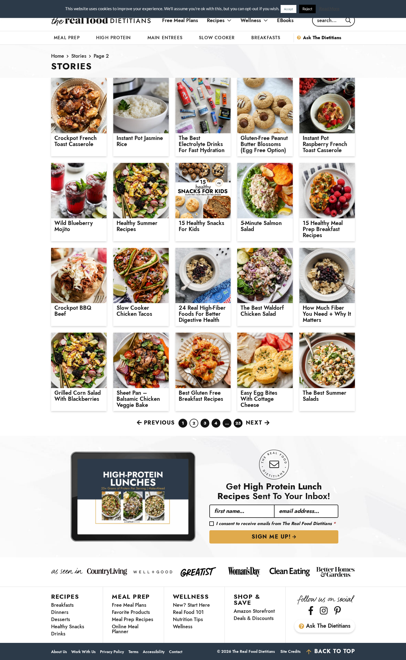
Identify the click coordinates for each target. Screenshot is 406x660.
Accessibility (154, 652)
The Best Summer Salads (324, 396)
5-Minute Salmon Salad (261, 226)
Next (254, 423)
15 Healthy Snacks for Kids (201, 226)
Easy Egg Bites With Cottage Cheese (259, 399)
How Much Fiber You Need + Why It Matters (327, 314)
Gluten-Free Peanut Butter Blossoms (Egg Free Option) (264, 144)
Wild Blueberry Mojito (73, 226)
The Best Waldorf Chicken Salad (262, 311)
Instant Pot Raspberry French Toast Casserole (325, 144)
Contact (175, 652)
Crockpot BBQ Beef (72, 311)
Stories (78, 56)
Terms (133, 652)
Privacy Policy (112, 652)
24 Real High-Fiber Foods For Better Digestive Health (202, 314)
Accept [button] (288, 9)
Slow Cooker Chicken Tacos (134, 311)
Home (57, 56)
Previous (159, 423)
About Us (59, 652)
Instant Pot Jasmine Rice (140, 141)
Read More (329, 8)
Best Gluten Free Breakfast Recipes (201, 396)
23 (238, 424)
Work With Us (83, 652)
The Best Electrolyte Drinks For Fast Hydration (202, 144)
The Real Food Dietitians (101, 20)
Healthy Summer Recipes (137, 226)
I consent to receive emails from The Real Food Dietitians (276, 523)
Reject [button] (307, 9)
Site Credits (290, 651)
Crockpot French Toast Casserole (75, 141)
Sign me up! (271, 537)
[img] (311, 610)
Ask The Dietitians (328, 626)
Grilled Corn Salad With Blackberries (77, 396)
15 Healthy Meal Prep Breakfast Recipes (323, 229)
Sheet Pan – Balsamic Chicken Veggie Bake (138, 399)
